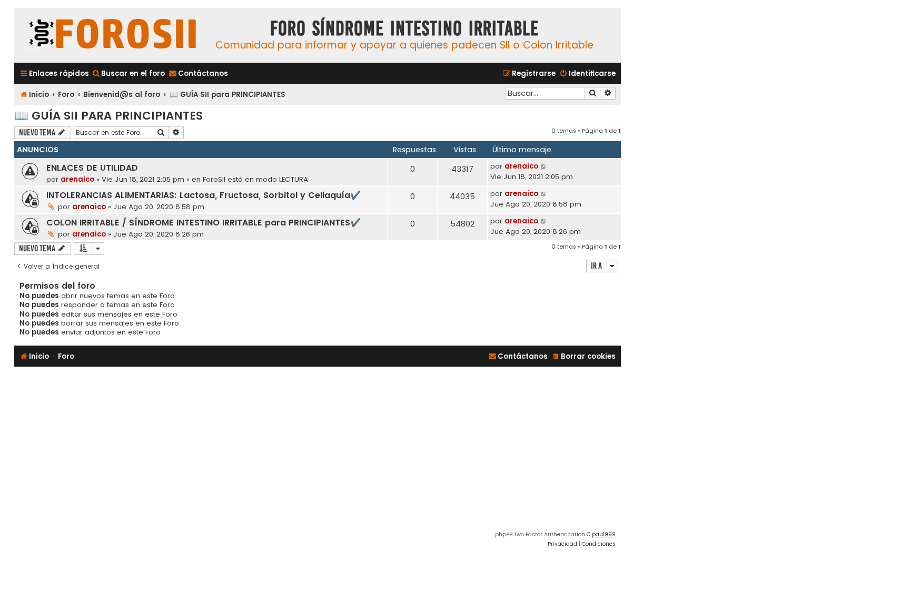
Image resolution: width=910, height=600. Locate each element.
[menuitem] (128, 73)
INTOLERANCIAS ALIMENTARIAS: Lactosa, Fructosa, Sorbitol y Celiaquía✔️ (203, 195)
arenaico (77, 179)
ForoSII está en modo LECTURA (255, 179)
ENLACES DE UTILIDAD (92, 168)
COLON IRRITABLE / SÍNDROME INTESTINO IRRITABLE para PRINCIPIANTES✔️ (203, 223)
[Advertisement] (317, 451)
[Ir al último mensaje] (543, 166)
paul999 (604, 534)
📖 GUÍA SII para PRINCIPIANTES (108, 115)
